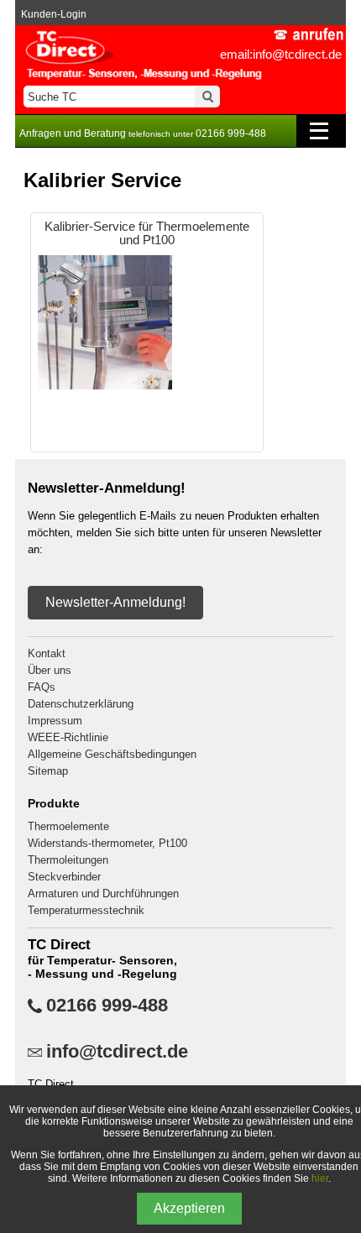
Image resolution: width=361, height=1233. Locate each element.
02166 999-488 (107, 1005)
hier (319, 1178)
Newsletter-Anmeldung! (115, 602)
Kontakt (46, 653)
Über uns (49, 670)
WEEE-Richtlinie (68, 737)
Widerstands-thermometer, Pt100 (107, 843)
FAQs (41, 687)
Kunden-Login (53, 14)
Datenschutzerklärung (80, 703)
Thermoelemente (68, 826)
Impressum (55, 720)
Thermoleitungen (68, 860)
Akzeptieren (189, 1208)
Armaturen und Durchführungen (103, 893)
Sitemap (48, 771)
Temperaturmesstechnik (86, 910)
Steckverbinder (64, 876)
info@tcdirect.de (117, 1051)
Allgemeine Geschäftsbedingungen (112, 754)
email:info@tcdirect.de (281, 54)
